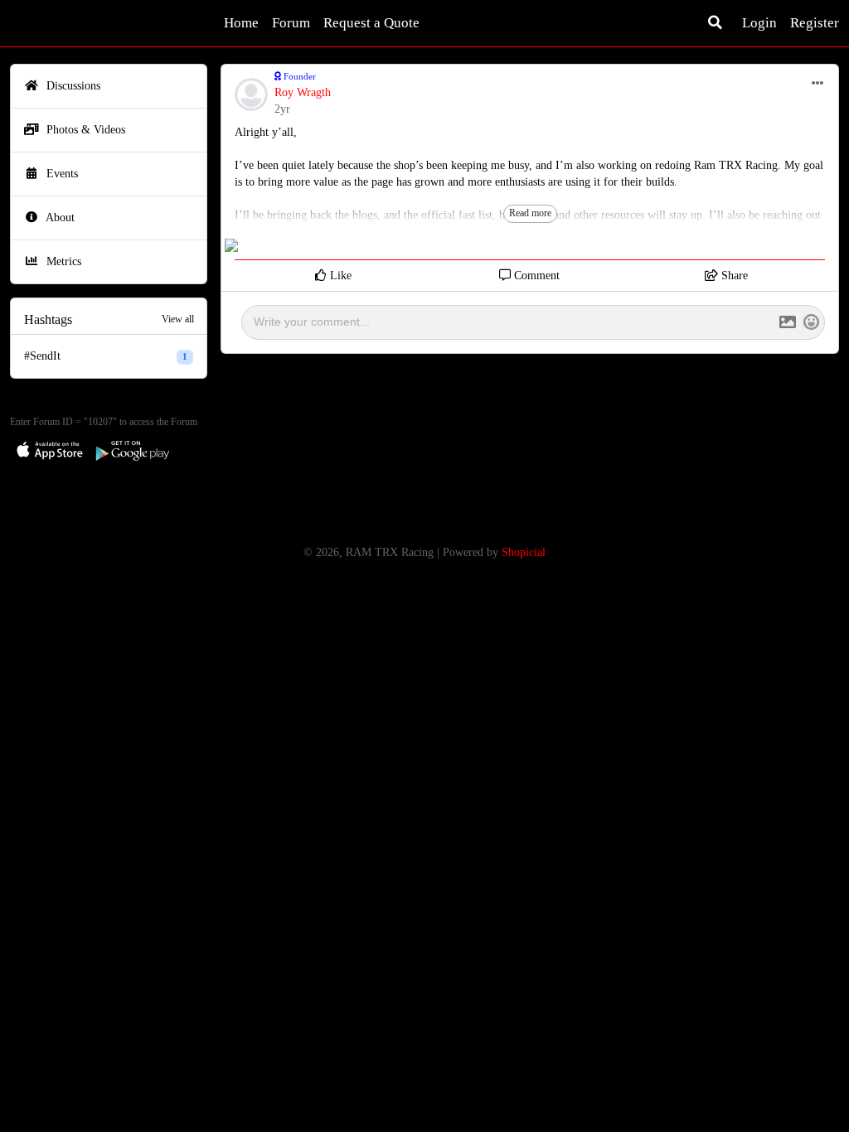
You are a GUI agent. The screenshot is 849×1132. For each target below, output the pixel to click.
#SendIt (105, 356)
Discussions (71, 86)
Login (759, 23)
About (59, 217)
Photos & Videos (84, 129)
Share (733, 275)
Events (60, 173)
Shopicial (524, 552)
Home (241, 23)
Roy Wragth (302, 92)
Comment (535, 275)
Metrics (62, 261)
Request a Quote (371, 23)
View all (178, 319)
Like (339, 275)
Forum (291, 23)
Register (814, 23)
